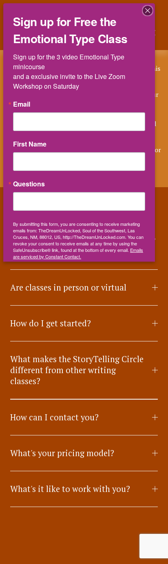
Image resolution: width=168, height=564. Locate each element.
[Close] (148, 10)
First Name (29, 144)
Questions (29, 184)
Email (21, 104)
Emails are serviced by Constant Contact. (78, 253)
